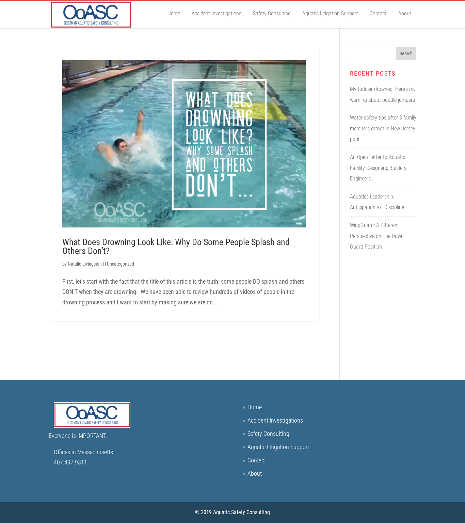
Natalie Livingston (85, 264)
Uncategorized (120, 264)
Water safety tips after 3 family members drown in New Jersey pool (383, 128)
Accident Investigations (216, 13)
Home (173, 13)
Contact (378, 13)
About (404, 13)
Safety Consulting (272, 13)
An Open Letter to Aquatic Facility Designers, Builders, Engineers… (378, 168)
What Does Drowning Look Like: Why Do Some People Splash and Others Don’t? (176, 246)
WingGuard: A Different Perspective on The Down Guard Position (377, 236)
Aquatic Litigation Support (330, 13)
